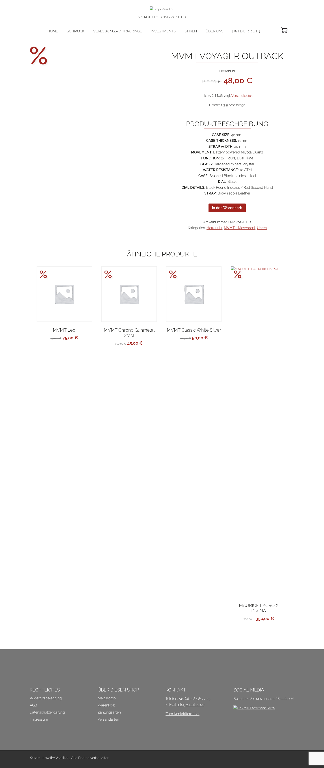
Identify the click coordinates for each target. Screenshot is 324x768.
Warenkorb (106, 705)
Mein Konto (106, 698)
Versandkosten (242, 95)
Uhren (262, 228)
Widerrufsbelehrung (46, 698)
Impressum (39, 719)
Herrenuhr (214, 228)
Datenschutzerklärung (47, 712)
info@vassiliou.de (190, 705)
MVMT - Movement (239, 228)
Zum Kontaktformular (182, 714)
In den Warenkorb (227, 208)
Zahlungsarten (109, 712)
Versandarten (108, 719)
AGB (33, 705)
